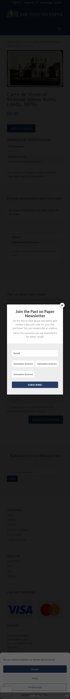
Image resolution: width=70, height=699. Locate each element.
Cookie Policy (27, 694)
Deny (35, 678)
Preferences (35, 687)
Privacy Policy (41, 694)
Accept (35, 669)
